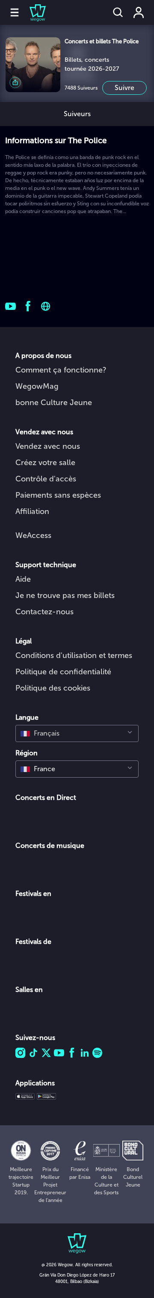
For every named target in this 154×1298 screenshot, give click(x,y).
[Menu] (14, 12)
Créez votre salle (45, 462)
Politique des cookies (52, 688)
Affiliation (32, 511)
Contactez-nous (44, 611)
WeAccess (33, 535)
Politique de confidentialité (63, 671)
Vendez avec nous (47, 446)
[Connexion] (138, 12)
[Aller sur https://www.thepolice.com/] (45, 306)
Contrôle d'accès (45, 479)
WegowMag (37, 386)
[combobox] (77, 733)
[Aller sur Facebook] (28, 306)
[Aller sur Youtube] (10, 306)
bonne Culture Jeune (53, 402)
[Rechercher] (118, 12)
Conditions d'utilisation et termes (73, 655)
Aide (23, 579)
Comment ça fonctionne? (61, 370)
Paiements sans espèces (58, 495)
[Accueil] (32, 12)
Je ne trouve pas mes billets (65, 595)
